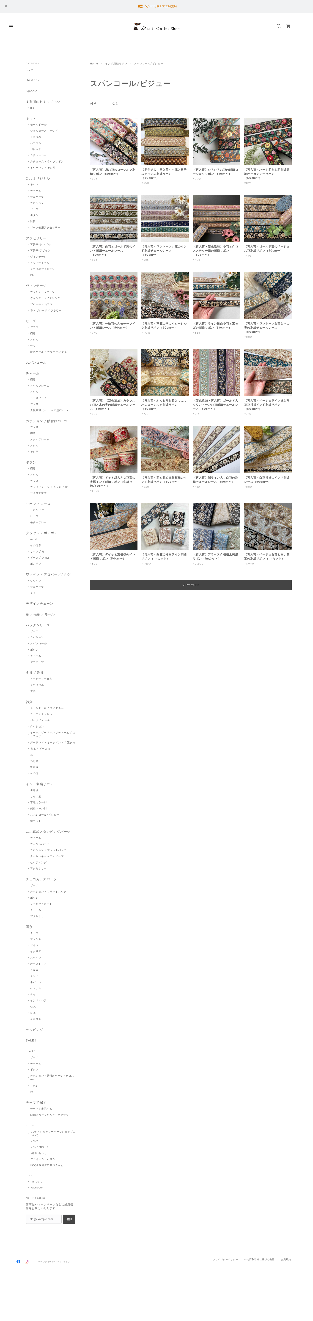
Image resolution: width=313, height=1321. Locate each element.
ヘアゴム (35, 143)
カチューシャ (38, 155)
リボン (34, 1085)
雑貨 (33, 221)
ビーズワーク (38, 397)
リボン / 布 (37, 551)
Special (32, 91)
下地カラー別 (38, 802)
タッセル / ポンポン (42, 533)
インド (34, 976)
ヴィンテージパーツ (42, 292)
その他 (34, 451)
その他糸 (35, 545)
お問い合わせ (38, 1153)
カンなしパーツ (39, 843)
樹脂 (33, 333)
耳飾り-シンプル (40, 244)
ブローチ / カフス (41, 304)
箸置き (34, 767)
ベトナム (35, 988)
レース (34, 516)
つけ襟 (34, 761)
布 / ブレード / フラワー (46, 310)
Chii (33, 275)
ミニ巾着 (35, 136)
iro (32, 107)
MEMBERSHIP (39, 1147)
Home (94, 63)
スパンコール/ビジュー (44, 814)
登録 (69, 1219)
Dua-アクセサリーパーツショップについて (53, 1133)
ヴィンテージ (38, 256)
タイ (33, 994)
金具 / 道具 (35, 673)
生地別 (34, 790)
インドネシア (38, 1000)
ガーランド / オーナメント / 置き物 (52, 742)
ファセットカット (41, 903)
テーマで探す (36, 1103)
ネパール (35, 982)
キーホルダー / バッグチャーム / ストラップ (52, 734)
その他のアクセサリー (44, 269)
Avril (33, 539)
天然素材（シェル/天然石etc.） (49, 410)
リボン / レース (38, 504)
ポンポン (35, 563)
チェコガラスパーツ (41, 879)
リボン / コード (40, 510)
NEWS (34, 1141)
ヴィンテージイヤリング (45, 298)
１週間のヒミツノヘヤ (43, 102)
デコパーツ (37, 196)
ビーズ (34, 209)
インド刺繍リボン (116, 63)
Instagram (37, 1181)
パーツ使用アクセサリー (45, 227)
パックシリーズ (38, 625)
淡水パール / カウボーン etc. (48, 351)
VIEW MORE (191, 585)
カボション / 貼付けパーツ (47, 421)
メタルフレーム (39, 385)
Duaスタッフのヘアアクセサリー (50, 1114)
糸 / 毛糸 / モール (40, 614)
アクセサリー (36, 238)
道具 (33, 691)
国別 (29, 927)
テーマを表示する (41, 1108)
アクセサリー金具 (41, 678)
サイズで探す (38, 493)
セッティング (38, 862)
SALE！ (32, 1040)
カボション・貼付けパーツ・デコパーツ (52, 1077)
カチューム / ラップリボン (47, 161)
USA (33, 1006)
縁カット (35, 821)
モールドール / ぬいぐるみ (47, 707)
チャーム (35, 190)
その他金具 (37, 685)
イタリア (35, 951)
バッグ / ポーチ (40, 720)
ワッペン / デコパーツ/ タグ (48, 574)
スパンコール (36, 363)
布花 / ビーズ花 (40, 748)
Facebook (37, 1187)
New (29, 70)
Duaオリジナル (38, 178)
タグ (33, 593)
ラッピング (34, 1030)
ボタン (34, 215)
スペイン (35, 957)
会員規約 (286, 1259)
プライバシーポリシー (44, 1159)
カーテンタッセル (41, 714)
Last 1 (31, 1051)
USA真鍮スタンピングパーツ (48, 832)
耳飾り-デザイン (40, 250)
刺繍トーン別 (38, 808)
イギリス (35, 1019)
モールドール (38, 124)
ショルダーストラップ (44, 130)
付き (93, 103)
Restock (33, 80)
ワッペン (35, 580)
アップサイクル (39, 262)
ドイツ (34, 945)
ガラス (34, 327)
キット (31, 119)
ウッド (34, 345)
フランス (35, 939)
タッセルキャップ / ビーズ (47, 856)
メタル (34, 339)
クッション (37, 726)
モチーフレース (39, 522)
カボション (37, 203)
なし (115, 103)
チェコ (34, 933)
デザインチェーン (39, 604)
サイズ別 (35, 796)
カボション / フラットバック (48, 850)
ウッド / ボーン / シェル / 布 (49, 487)
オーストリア (38, 963)
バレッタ (35, 149)
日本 (33, 1012)
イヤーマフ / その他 (43, 167)
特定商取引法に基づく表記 (46, 1165)
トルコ (34, 969)
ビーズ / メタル (40, 557)
